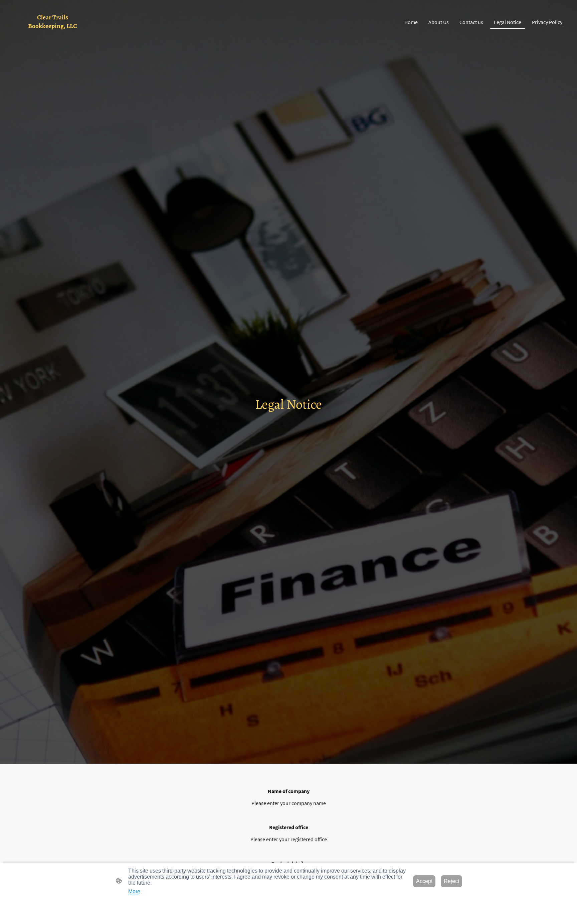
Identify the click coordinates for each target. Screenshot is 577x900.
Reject (451, 881)
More (134, 891)
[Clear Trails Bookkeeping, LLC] (52, 36)
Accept (424, 881)
